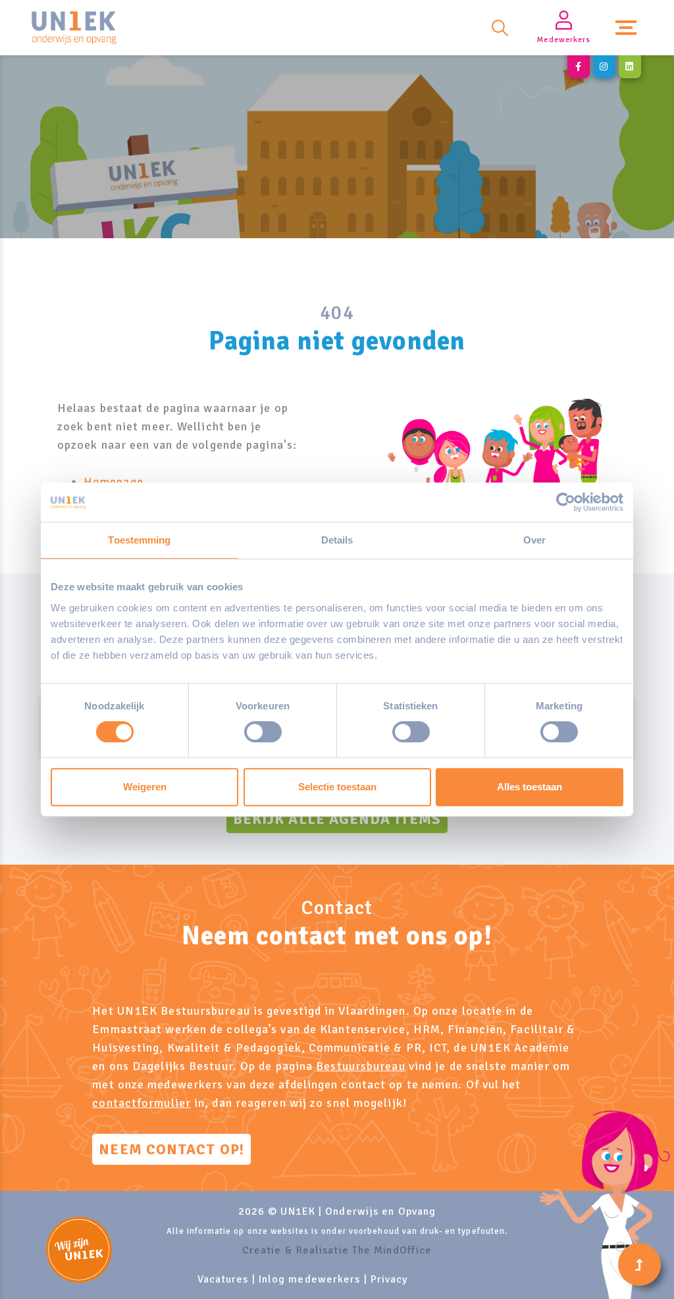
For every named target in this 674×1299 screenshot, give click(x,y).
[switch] (263, 731)
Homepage (113, 481)
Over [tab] (534, 540)
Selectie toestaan (337, 786)
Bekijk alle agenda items (337, 819)
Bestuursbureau (360, 1066)
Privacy (389, 1279)
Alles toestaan (529, 786)
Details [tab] (337, 540)
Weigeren (145, 786)
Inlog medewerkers (310, 1279)
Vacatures (223, 1279)
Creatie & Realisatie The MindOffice (337, 1250)
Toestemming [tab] (139, 540)
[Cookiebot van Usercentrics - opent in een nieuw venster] (565, 502)
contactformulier (141, 1103)
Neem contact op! (171, 1149)
